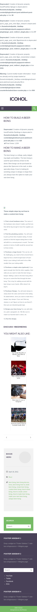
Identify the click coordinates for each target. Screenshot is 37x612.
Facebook (9, 581)
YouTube (9, 576)
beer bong (12, 482)
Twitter (8, 578)
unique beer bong (15, 499)
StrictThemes (23, 610)
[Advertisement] (18, 192)
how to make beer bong (21, 494)
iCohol (18, 99)
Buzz (10, 477)
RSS (7, 584)
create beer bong (22, 487)
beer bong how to (19, 485)
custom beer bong (15, 489)
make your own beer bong (18, 496)
